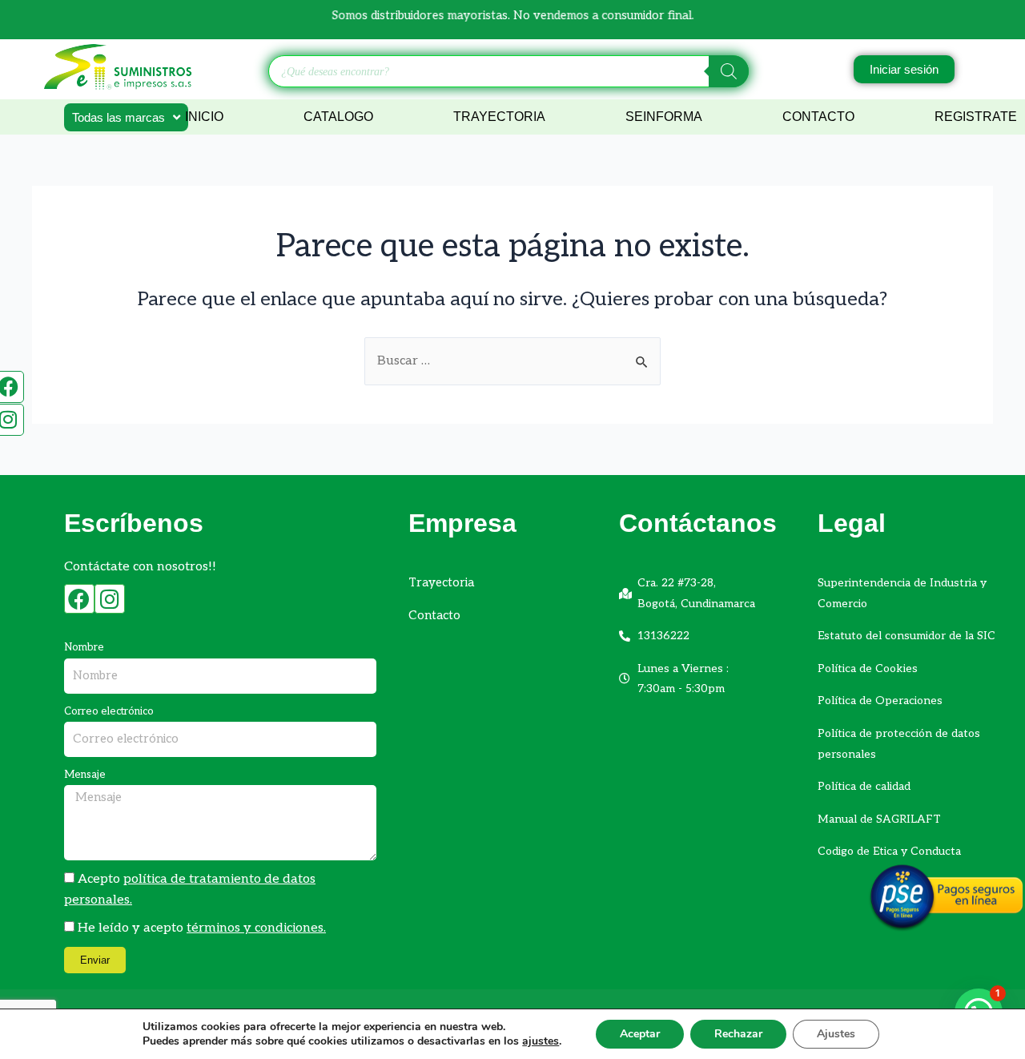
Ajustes (836, 1033)
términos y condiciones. (256, 928)
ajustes (540, 1041)
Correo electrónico (109, 711)
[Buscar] (729, 71)
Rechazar (738, 1033)
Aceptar (640, 1033)
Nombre (84, 647)
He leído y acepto (202, 928)
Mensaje (85, 774)
